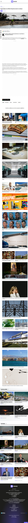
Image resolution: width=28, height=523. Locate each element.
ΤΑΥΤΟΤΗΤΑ (14, 504)
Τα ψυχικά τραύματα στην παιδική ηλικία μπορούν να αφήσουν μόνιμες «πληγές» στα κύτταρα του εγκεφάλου (21, 437)
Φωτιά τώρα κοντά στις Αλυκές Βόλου (5, 415)
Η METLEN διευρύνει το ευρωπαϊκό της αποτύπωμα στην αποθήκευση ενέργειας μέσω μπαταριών (6, 464)
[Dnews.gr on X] (11, 490)
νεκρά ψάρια (22, 38)
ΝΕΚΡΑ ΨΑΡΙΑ (6, 102)
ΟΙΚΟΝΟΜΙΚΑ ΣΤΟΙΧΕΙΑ (14, 510)
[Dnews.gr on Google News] (15, 490)
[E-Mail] (1, 36)
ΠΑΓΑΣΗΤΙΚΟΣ (15, 102)
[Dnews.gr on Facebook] (9, 490)
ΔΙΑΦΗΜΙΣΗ (14, 505)
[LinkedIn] (1, 34)
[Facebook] (1, 31)
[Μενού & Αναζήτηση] (1, 1)
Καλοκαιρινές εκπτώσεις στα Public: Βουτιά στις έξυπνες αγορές (10, 210)
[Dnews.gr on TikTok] (14, 490)
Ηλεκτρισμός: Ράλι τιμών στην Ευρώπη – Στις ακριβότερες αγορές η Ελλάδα (11, 317)
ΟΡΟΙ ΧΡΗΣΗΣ (14, 506)
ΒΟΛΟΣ (11, 102)
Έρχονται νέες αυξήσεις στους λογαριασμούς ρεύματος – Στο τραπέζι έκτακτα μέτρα (12, 141)
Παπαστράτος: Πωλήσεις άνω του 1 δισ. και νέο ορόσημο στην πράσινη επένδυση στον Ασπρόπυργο (14, 348)
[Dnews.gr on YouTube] (17, 490)
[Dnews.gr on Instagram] (12, 490)
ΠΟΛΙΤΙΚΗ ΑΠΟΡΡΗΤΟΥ (14, 508)
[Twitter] (1, 32)
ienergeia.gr (2, 438)
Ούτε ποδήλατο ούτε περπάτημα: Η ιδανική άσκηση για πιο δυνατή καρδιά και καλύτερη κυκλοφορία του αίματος (21, 416)
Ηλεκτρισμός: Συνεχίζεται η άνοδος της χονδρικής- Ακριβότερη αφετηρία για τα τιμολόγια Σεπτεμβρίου (21, 329)
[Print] (1, 38)
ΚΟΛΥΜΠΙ (19, 102)
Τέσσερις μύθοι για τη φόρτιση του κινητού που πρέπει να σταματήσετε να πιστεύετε (12, 385)
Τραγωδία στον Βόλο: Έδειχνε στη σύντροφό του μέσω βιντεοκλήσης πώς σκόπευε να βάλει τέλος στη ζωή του (6, 402)
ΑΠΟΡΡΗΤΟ (26, 522)
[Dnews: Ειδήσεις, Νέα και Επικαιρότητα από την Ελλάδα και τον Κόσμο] (14, 2)
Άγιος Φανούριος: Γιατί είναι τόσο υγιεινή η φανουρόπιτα (9, 279)
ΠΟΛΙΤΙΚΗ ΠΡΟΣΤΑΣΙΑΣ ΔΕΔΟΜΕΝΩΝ (14, 507)
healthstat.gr (16, 438)
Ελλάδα (1, 6)
